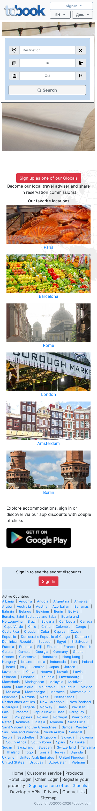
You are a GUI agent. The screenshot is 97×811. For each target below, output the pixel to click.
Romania (22, 722)
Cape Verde (13, 626)
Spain (60, 742)
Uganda (76, 752)
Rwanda (56, 722)
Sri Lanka (77, 742)
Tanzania (88, 747)
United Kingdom (72, 757)
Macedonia (11, 682)
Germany (60, 651)
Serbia (7, 737)
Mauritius (68, 687)
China (45, 626)
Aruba (7, 606)
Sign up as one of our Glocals (49, 178)
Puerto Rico (81, 717)
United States (13, 762)
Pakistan (78, 707)
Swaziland (25, 747)
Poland (42, 717)
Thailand (13, 752)
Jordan (69, 667)
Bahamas (81, 606)
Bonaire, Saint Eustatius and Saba (29, 616)
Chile (32, 626)
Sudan (7, 747)
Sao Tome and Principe (20, 732)
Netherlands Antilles (18, 702)
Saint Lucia (76, 722)
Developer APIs (25, 791)
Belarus (25, 611)
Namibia (28, 697)
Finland (52, 647)
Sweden (45, 747)
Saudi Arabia (54, 732)
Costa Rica (10, 631)
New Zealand (80, 702)
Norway (46, 707)
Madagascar (34, 682)
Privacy (51, 791)
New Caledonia (52, 702)
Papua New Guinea (48, 712)
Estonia (8, 647)
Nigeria (29, 707)
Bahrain (8, 611)
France (69, 647)
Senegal (75, 732)
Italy (23, 667)
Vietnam (78, 762)
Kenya (30, 672)
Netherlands (64, 697)
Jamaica (38, 667)
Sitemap (49, 797)
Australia (24, 606)
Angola (42, 601)
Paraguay (76, 712)
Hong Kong (71, 657)
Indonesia (58, 662)
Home (17, 773)
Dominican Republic (17, 641)
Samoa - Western (75, 727)
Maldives (75, 682)
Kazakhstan (11, 672)
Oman (62, 707)
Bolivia (73, 611)
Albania (8, 601)
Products (74, 773)
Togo (29, 752)
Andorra (25, 601)
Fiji (39, 647)
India (41, 662)
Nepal (44, 697)
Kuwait (62, 672)
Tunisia (43, 752)
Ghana (78, 651)
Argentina (61, 601)
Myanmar (9, 697)
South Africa (16, 742)
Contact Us (73, 791)
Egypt (61, 641)
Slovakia (67, 737)
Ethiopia (25, 647)
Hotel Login (20, 779)
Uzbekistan (57, 762)
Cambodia (67, 621)
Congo (81, 626)
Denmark (82, 637)
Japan (54, 667)
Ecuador (45, 641)
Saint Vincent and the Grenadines (29, 727)
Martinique (24, 687)
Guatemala (27, 657)
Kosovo (46, 672)
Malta (6, 687)
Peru (6, 717)
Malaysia (56, 682)
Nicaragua (10, 707)
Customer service (44, 773)
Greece (8, 657)
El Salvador (80, 641)
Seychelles (26, 737)
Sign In (48, 581)
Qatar (6, 722)
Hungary (9, 662)
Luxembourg (69, 677)
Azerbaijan (61, 606)
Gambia (24, 651)
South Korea (41, 742)
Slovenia (86, 737)
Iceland (26, 662)
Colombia (63, 626)
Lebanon (9, 677)
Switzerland (66, 747)
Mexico (86, 687)
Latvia (78, 672)
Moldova (13, 692)
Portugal (60, 717)
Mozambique (80, 692)
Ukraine (8, 757)
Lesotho (27, 677)
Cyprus (59, 631)
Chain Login (46, 779)
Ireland (87, 662)
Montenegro (35, 692)
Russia (40, 722)
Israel (10, 667)
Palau (6, 712)
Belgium (42, 611)
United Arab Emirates (37, 757)
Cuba (45, 631)
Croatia (29, 631)
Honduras (49, 657)
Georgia (41, 651)
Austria (41, 606)
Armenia (80, 601)
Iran (74, 662)
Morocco (57, 692)
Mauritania (47, 687)
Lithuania (47, 677)
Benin (58, 611)
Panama (22, 712)
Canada (86, 621)
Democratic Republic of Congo (45, 637)
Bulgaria (47, 621)
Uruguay (36, 762)
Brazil (32, 621)
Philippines (23, 717)
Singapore (48, 737)
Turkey (59, 752)
